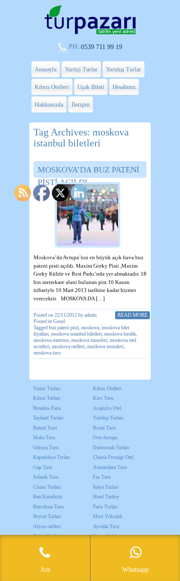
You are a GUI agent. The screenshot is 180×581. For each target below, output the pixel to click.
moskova (90, 328)
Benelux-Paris (47, 408)
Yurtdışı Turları (108, 418)
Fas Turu (102, 477)
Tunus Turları (46, 388)
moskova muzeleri (89, 340)
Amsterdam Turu (110, 467)
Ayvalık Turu (106, 526)
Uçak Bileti (90, 87)
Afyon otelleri (47, 526)
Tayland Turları (48, 418)
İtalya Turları (105, 487)
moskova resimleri (105, 346)
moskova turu (47, 353)
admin (91, 315)
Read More (132, 315)
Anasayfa (46, 69)
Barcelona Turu (48, 507)
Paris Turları (105, 507)
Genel (59, 321)
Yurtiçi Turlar (81, 69)
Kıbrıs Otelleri (52, 87)
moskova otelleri (68, 346)
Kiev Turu (103, 398)
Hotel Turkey (106, 497)
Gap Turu (42, 467)
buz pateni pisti (64, 328)
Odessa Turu (46, 448)
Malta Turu (44, 437)
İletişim (81, 105)
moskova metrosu (51, 340)
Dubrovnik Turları (111, 448)
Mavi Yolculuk (108, 516)
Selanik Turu (46, 477)
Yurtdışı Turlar (123, 69)
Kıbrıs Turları (46, 398)
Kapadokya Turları (51, 457)
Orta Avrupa (105, 437)
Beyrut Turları (47, 516)
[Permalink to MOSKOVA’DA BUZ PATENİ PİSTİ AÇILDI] (87, 214)
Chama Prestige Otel (113, 457)
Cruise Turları (47, 487)
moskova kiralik (120, 334)
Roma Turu (104, 428)
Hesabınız (124, 87)
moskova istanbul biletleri (76, 334)
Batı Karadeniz (47, 497)
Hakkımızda (49, 105)
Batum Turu (45, 428)
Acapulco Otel (107, 408)
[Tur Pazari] (90, 33)
